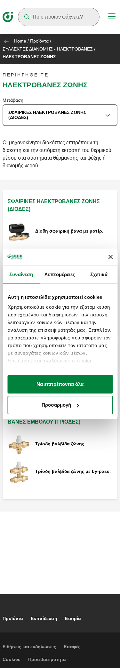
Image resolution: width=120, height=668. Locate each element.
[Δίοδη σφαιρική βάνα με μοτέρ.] (19, 231)
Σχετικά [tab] (99, 274)
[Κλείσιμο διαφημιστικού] (110, 257)
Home (20, 41)
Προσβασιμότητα (47, 659)
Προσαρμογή (56, 405)
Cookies (11, 659)
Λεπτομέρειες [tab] (59, 274)
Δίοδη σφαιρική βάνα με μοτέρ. (69, 231)
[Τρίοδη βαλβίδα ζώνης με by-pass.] (19, 471)
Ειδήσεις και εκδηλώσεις (29, 646)
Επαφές (72, 646)
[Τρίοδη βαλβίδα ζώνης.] (19, 444)
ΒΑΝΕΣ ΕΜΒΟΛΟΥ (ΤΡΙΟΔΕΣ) (44, 422)
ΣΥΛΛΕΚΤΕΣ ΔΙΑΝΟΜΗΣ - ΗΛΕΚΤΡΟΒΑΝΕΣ (48, 49)
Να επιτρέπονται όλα (60, 384)
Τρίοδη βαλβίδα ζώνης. (60, 443)
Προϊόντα (39, 41)
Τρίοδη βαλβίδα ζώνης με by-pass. (73, 471)
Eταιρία (73, 618)
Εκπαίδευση (44, 618)
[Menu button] (111, 17)
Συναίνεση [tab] (21, 274)
